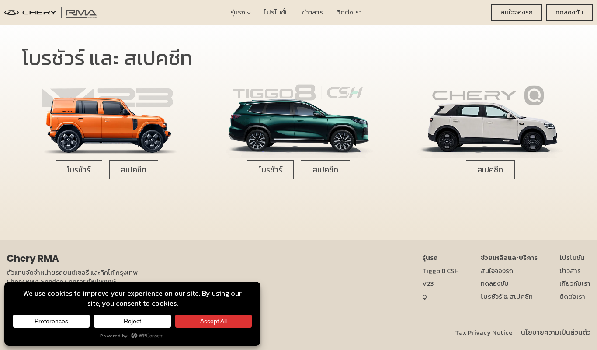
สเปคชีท (133, 169)
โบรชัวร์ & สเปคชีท (507, 296)
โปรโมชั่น (571, 257)
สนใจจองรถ (516, 12)
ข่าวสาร (570, 271)
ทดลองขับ (569, 12)
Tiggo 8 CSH (440, 271)
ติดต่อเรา (572, 296)
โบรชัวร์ (78, 169)
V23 (428, 283)
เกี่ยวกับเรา (574, 283)
